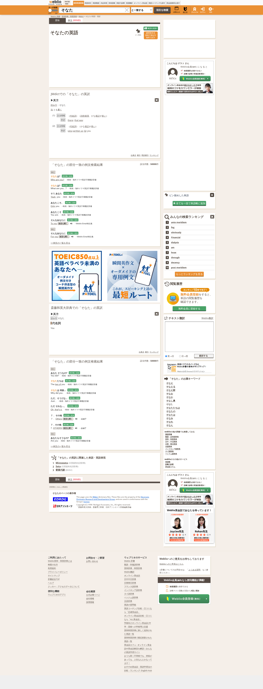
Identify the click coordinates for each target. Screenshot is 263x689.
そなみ (169, 418)
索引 (139, 155)
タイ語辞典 (169, 451)
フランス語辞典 (131, 586)
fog (172, 227)
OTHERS (57, 428)
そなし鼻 (170, 400)
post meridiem (179, 267)
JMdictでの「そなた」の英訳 (70, 94)
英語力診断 (120, 3)
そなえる (170, 386)
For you (54, 236)
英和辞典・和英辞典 (69, 16)
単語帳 (167, 462)
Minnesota (62, 462)
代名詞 (73, 115)
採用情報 (90, 602)
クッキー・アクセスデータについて (64, 586)
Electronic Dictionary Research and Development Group (112, 498)
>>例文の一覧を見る (60, 242)
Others (59, 419)
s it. (60, 409)
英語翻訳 (129, 3)
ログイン (202, 12)
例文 (70, 20)
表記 (97, 115)
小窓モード (176, 12)
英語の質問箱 (130, 604)
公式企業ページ (93, 594)
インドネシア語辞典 (172, 449)
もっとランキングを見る (189, 274)
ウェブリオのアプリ (57, 594)
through (175, 257)
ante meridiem (179, 222)
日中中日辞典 (130, 579)
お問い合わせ (92, 561)
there (70, 120)
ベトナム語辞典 (171, 454)
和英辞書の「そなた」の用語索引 (58, 487)
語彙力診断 (169, 464)
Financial (175, 237)
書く (60, 109)
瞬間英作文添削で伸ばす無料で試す (150, 35)
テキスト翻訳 (176, 318)
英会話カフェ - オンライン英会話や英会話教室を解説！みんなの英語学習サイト (138, 649)
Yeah (53, 197)
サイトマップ (54, 575)
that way (78, 120)
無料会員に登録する (189, 308)
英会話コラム (170, 467)
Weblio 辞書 (55, 16)
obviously (176, 232)
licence (86, 501)
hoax (173, 252)
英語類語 (96, 3)
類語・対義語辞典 (132, 564)
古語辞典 (168, 447)
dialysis (175, 242)
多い (104, 115)
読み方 (54, 105)
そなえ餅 (170, 390)
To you (54, 223)
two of (58, 384)
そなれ (169, 421)
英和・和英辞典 (171, 439)
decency (175, 262)
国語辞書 (168, 434)
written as (78, 130)
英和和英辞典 (79, 3)
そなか (169, 397)
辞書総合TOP (54, 579)
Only (53, 206)
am (172, 247)
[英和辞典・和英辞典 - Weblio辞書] (55, 1)
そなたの (170, 411)
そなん (169, 425)
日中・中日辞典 (171, 442)
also (70, 130)
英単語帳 (112, 3)
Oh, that (54, 409)
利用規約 (52, 568)
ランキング (154, 155)
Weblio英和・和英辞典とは (60, 561)
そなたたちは (173, 407)
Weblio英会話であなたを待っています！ (189, 510)
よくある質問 (194, 569)
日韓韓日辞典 (130, 582)
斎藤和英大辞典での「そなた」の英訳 (77, 308)
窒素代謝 (60, 469)
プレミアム (194, 12)
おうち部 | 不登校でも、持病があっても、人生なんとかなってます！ (138, 659)
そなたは (170, 414)
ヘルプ (51, 582)
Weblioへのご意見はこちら (172, 564)
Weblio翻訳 (207, 318)
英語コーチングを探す (157, 3)
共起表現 (104, 3)
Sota (58, 466)
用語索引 (145, 155)
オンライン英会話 (140, 3)
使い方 (185, 12)
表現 (87, 115)
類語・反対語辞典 (172, 437)
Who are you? (57, 179)
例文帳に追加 (67, 176)
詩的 (83, 115)
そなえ (169, 383)
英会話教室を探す (173, 3)
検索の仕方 (53, 564)
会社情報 (90, 598)
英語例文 (88, 3)
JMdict (81, 16)
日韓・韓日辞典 (171, 444)
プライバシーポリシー (58, 571)
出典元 (133, 155)
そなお (169, 393)
